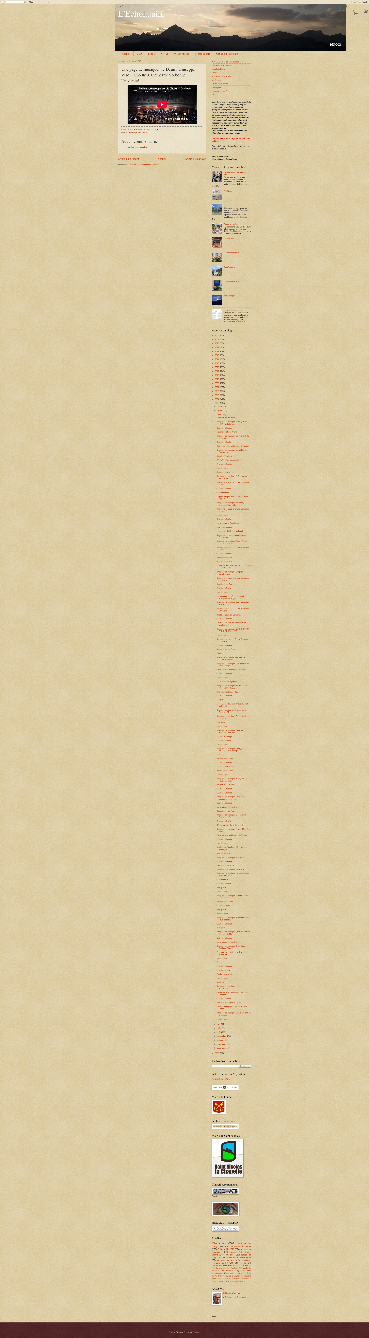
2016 (217, 367)
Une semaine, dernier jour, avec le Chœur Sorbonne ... (230, 658)
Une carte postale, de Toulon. (228, 692)
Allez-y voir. (221, 887)
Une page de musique (138, 132)
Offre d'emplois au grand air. (228, 460)
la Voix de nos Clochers (227, 1268)
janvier (220, 406)
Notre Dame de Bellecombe (237, 1257)
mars (219, 414)
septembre (221, 1036)
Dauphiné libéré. (218, 69)
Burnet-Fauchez (233, 1293)
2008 (217, 335)
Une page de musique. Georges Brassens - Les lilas (229, 731)
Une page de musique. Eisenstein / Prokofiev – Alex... (231, 816)
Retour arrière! (222, 914)
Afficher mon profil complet (234, 1297)
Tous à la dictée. (231, 224)
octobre (220, 1040)
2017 (217, 371)
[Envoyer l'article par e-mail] (157, 129)
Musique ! (220, 928)
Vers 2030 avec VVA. (225, 865)
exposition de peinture (227, 1260)
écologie (227, 1278)
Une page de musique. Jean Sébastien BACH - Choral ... (232, 603)
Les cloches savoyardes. (226, 682)
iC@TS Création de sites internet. (226, 62)
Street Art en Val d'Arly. (226, 418)
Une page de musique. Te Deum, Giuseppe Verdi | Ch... (230, 504)
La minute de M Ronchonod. (228, 523)
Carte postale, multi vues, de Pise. (230, 670)
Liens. (151, 54)
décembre (221, 1048)
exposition (243, 1263)
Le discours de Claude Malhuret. (229, 531)
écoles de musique (218, 1281)
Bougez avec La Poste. (226, 649)
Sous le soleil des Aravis (226, 432)
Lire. (218, 755)
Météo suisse (181, 54)
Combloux (246, 1260)
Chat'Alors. (221, 722)
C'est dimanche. (223, 493)
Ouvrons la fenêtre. (232, 238)
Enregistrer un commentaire (136, 147)
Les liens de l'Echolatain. (222, 65)
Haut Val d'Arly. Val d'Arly (238, 1246)
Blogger (196, 1332)
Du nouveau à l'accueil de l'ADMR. (230, 869)
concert (233, 1252)
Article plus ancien (195, 159)
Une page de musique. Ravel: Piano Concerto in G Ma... (231, 542)
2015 (217, 363)
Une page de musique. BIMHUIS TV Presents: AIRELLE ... (231, 687)
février (220, 410)
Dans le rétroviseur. (224, 456)
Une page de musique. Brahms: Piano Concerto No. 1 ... (232, 896)
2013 (217, 355)
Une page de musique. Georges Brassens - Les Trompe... (229, 749)
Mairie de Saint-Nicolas (221, 76)
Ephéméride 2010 (226, 1249)
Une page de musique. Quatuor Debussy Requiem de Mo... (233, 933)
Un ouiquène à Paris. (225, 584)
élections (230, 1273)
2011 (217, 347)
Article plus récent (128, 159)
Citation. (219, 653)
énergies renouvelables (235, 1281)
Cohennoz (220, 1263)
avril (219, 1024)
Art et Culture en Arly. (221, 1079)
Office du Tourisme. (220, 84)
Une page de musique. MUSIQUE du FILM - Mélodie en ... (231, 423)
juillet (219, 1028)
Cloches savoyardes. (225, 974)
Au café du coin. (223, 853)
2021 (217, 387)
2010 (217, 343)
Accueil (126, 54)
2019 (217, 379)
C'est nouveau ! (222, 879)
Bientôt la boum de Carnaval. (228, 615)
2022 (217, 391)
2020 (217, 383)
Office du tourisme (227, 54)
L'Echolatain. (141, 13)
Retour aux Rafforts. (224, 771)
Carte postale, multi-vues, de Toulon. (231, 835)
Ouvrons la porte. (223, 906)
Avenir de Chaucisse (242, 1265)
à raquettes (244, 1278)
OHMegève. (217, 87)
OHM (164, 54)
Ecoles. (215, 73)
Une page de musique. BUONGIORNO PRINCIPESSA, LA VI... (232, 630)
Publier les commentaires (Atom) (144, 165)
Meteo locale (202, 54)
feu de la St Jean (233, 1276)
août (219, 1032)
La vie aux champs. (224, 527)
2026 (217, 1053)
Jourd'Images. (229, 267)
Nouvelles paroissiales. (233, 310)
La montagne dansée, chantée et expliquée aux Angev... (230, 597)
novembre (221, 1044)
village (236, 1278)
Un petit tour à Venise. (225, 472)
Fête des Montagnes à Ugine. (228, 1003)
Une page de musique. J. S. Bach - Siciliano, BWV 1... (231, 947)
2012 (217, 351)
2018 (217, 375)
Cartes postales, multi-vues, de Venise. (232, 446)
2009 (217, 339)
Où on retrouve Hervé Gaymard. (229, 825)
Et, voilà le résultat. (224, 562)
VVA (139, 54)
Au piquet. (220, 982)
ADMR (231, 1263)
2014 (217, 359)
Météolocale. (217, 80)
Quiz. (226, 205)
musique (229, 1254)
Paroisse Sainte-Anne (221, 91)
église (240, 1273)
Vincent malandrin (219, 1265)
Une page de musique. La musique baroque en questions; (230, 798)
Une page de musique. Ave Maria (230, 857)
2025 (217, 403)
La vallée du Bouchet (225, 767)
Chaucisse (219, 1243)
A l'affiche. (228, 191)
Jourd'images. (222, 700)
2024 (217, 399)
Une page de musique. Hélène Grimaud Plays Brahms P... (232, 874)
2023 (217, 395)
